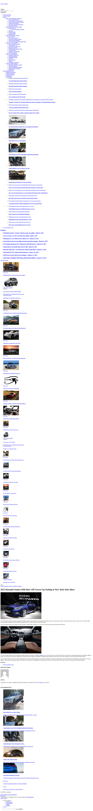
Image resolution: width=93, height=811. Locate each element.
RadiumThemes (30, 797)
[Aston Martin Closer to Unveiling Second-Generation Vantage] (11, 309)
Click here (41, 682)
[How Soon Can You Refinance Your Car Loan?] (19, 222)
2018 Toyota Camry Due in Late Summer (11, 388)
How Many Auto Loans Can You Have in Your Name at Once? (23, 198)
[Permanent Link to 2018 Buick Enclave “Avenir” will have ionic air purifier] (6, 425)
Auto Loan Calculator (8, 287)
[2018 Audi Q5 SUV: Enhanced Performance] (11, 369)
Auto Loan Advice (7, 295)
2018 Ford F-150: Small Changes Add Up (11, 418)
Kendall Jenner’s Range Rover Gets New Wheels (20, 182)
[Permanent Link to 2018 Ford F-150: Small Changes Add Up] (6, 533)
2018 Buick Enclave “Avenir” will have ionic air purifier (14, 275)
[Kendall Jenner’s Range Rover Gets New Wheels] (17, 179)
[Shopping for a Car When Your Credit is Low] (13, 294)
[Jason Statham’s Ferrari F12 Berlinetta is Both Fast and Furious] (17, 151)
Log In (4, 806)
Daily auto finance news (8, 664)
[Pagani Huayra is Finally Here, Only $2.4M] (11, 339)
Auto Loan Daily (4, 3)
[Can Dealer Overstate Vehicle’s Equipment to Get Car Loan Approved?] (25, 201)
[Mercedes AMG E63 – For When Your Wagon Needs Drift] (11, 354)
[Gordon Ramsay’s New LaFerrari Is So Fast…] (17, 165)
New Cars (5, 272)
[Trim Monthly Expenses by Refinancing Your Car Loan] (21, 206)
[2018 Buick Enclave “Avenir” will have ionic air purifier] (11, 271)
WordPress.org (9, 801)
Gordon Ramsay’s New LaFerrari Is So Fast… (19, 168)
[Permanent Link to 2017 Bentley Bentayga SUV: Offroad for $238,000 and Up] (6, 467)
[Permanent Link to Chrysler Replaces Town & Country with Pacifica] (6, 556)
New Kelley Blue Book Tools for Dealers (18, 80)
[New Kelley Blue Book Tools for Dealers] (18, 78)
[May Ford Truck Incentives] (15, 88)
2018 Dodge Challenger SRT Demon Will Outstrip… (11, 526)
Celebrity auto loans (7, 579)
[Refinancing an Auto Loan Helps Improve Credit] (20, 217)
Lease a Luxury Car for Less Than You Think (12, 291)
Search (2, 9)
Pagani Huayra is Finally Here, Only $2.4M (11, 343)
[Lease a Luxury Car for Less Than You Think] (11, 286)
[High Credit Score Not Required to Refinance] (19, 211)
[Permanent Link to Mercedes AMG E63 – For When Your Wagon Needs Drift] (6, 489)
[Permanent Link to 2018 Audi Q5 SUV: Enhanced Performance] (6, 500)
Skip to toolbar (4, 798)
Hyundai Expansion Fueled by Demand (18, 86)
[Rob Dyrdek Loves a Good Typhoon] (17, 138)
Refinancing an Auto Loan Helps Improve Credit (20, 219)
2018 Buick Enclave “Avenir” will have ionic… (11, 429)
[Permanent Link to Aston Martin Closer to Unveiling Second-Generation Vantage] (6, 456)
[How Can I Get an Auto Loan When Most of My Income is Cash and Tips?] (25, 184)
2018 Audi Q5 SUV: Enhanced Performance (11, 373)
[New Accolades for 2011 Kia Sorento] (17, 94)
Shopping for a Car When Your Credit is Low (12, 298)
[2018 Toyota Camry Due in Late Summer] (11, 384)
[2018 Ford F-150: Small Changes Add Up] (11, 414)
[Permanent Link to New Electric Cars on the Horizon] (6, 545)
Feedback (8, 805)
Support (7, 804)
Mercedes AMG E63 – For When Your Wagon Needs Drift (14, 358)
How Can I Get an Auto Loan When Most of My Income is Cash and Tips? (26, 187)
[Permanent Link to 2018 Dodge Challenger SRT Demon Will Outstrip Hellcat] (6, 522)
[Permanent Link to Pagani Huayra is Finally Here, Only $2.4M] (6, 478)
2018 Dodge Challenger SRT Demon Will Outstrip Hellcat (14, 403)
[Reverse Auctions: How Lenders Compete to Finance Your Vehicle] (24, 110)
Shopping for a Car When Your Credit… (10, 448)
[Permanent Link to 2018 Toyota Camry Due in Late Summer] (6, 511)
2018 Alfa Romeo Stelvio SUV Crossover (10, 571)
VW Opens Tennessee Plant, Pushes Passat (18, 107)
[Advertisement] (16, 6)
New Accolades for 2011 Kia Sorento (17, 96)
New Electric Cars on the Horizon (8, 548)
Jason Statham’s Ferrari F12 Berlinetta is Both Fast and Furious (23, 154)
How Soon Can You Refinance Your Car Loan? (20, 224)
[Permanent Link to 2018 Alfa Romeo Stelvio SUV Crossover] (6, 567)
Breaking (3, 230)
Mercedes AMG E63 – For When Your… (10, 493)
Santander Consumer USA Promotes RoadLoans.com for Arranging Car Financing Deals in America (32, 102)
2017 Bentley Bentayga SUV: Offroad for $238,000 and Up (14, 328)
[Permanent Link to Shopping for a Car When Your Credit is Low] (13, 444)
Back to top (3, 795)
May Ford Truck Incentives (15, 91)
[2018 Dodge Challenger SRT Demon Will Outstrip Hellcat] (11, 399)
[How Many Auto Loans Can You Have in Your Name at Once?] (23, 195)
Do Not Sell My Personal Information (9, 794)
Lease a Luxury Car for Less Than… (9, 442)
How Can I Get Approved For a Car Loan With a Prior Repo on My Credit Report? (28, 193)
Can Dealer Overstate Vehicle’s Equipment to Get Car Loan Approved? (25, 203)
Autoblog (41, 655)
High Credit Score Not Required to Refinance (19, 214)
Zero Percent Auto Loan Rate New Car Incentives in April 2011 (23, 126)
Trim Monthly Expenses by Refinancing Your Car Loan (21, 209)
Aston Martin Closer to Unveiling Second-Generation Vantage (15, 313)
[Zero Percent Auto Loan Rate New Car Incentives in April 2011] (17, 124)
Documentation (9, 803)
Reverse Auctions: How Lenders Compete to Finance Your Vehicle (24, 112)
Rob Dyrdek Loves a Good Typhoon (17, 140)
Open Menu (3, 12)
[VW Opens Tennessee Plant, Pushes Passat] (18, 105)
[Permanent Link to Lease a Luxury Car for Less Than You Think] (6, 437)
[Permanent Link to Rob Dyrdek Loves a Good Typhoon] (6, 578)
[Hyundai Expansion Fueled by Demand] (18, 83)
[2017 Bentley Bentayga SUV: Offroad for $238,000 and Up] (11, 324)
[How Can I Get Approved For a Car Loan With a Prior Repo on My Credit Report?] (27, 190)
